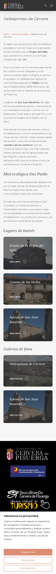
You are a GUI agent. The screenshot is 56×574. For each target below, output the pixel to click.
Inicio (6, 34)
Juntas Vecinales (19, 34)
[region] (28, 543)
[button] (51, 5)
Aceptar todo (28, 552)
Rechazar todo (28, 568)
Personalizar (28, 560)
